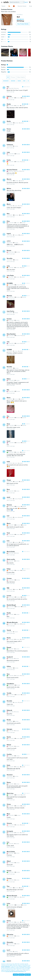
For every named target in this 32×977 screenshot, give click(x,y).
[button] (23, 2)
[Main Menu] (1, 2)
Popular (3, 6)
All (8, 77)
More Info (27, 974)
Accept (15, 974)
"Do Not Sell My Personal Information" (14, 971)
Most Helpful (21, 77)
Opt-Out (21, 974)
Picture (13, 77)
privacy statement (5, 966)
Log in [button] (26, 2)
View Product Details (23, 24)
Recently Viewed (22, 6)
